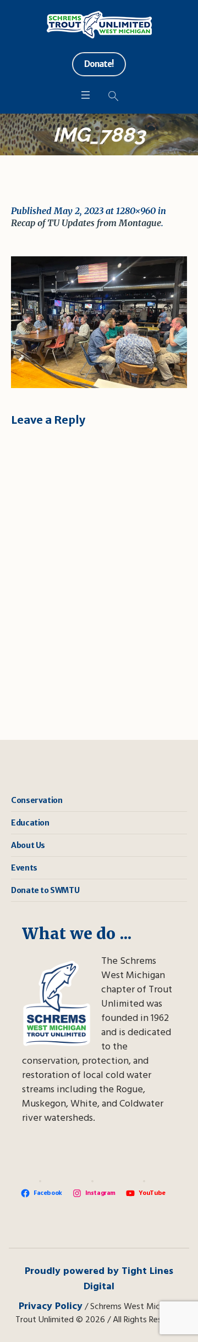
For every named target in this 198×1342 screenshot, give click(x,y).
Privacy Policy (50, 1307)
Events (24, 868)
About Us (28, 845)
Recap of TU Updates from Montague (86, 222)
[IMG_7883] (99, 322)
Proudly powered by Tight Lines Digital (99, 1279)
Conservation (36, 800)
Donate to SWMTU (45, 890)
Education (30, 823)
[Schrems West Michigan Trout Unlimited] (99, 24)
